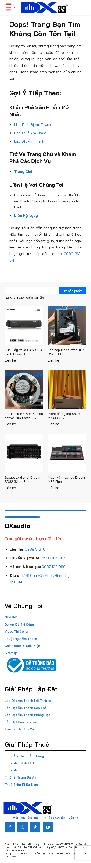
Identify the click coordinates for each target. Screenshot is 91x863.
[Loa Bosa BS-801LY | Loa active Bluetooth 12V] (24, 389)
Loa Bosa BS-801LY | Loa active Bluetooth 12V (24, 416)
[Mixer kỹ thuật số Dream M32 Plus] (67, 453)
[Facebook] (10, 827)
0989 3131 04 (36, 549)
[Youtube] (48, 827)
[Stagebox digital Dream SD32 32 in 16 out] (24, 453)
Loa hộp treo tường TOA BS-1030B (66, 352)
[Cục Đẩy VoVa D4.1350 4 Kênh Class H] (24, 325)
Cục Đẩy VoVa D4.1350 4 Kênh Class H (23, 352)
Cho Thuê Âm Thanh (30, 133)
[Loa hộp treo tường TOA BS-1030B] (67, 325)
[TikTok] (35, 827)
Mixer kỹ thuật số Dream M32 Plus (66, 479)
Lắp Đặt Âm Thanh (29, 141)
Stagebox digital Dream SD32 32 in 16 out (22, 479)
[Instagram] (22, 827)
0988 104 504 (54, 558)
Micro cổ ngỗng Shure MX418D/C (64, 416)
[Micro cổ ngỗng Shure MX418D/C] (67, 389)
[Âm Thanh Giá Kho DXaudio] (44, 7)
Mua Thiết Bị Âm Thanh (32, 124)
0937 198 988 (54, 566)
